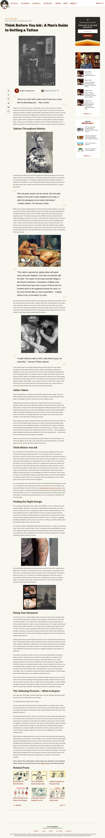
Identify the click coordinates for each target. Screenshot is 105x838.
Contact (36, 831)
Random (73, 3)
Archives (68, 831)
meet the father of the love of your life (50, 488)
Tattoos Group (45, 763)
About (51, 831)
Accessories (10, 18)
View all (86, 113)
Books (65, 3)
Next (61, 805)
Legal (44, 831)
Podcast (58, 3)
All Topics (59, 831)
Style (15, 18)
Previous (18, 805)
